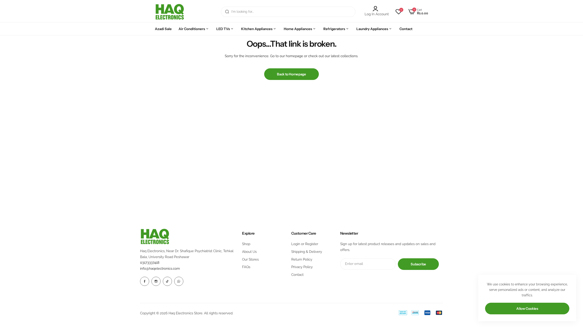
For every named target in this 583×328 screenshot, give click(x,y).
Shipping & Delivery (306, 252)
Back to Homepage (291, 74)
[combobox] (288, 12)
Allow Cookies (527, 308)
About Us (249, 252)
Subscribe (418, 264)
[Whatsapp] (178, 281)
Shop (246, 244)
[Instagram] (156, 281)
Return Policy (301, 259)
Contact (297, 275)
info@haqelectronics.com (160, 268)
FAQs (246, 267)
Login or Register (304, 244)
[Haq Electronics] (169, 12)
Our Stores (250, 259)
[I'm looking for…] (227, 12)
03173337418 (149, 263)
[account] (377, 8)
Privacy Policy (302, 267)
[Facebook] (144, 281)
